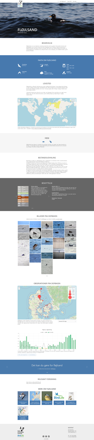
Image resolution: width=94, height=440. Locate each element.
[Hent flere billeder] (47, 276)
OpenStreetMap (70, 125)
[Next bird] (93, 21)
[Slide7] (70, 233)
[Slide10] (23, 236)
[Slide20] (47, 266)
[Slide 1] (47, 372)
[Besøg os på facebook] (43, 436)
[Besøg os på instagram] (46, 436)
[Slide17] (47, 256)
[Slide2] (47, 225)
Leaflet (66, 125)
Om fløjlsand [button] (62, 1)
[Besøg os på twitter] (49, 436)
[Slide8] (58, 233)
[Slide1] (35, 224)
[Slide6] (35, 233)
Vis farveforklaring (32, 354)
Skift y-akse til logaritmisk (22, 354)
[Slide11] (70, 245)
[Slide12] (47, 241)
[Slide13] (58, 248)
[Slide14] (35, 246)
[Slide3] (58, 225)
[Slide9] (47, 234)
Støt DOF (69, 1)
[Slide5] (23, 229)
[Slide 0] (46, 372)
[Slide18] (70, 256)
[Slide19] (35, 258)
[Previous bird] (1, 21)
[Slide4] (70, 224)
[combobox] (67, 321)
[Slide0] (23, 223)
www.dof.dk (46, 438)
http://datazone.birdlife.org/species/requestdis (41, 128)
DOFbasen (44, 219)
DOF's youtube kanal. (57, 219)
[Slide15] (23, 253)
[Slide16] (47, 248)
